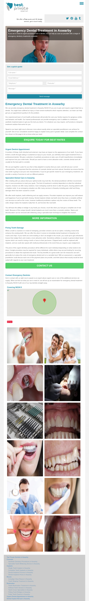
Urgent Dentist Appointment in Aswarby (20, 596)
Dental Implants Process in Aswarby (20, 572)
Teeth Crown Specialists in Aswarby (20, 590)
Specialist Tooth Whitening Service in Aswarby (24, 564)
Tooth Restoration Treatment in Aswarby (22, 585)
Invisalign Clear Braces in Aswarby (20, 579)
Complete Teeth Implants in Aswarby (20, 570)
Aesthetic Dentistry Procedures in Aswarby (22, 561)
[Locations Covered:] (6, 3)
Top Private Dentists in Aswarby (17, 557)
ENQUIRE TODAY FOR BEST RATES (44, 139)
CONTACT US (44, 265)
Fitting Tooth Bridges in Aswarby (19, 592)
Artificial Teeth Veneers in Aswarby (20, 588)
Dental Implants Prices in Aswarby (20, 574)
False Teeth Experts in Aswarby (19, 594)
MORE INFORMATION (44, 218)
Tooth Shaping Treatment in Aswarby (21, 581)
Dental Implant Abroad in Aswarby (18, 598)
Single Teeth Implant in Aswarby (19, 568)
